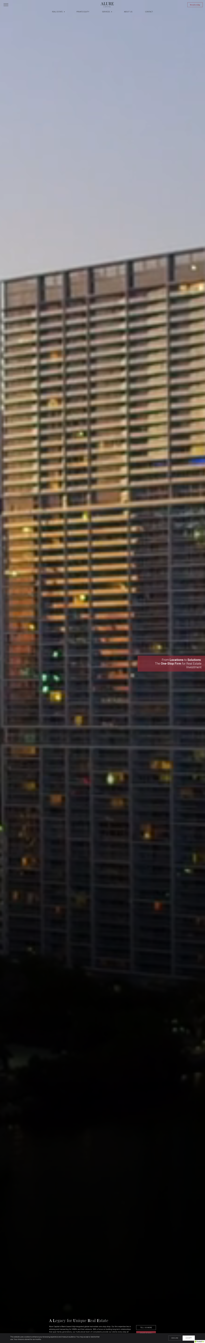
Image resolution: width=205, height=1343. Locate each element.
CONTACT (149, 12)
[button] (5, 4)
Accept (189, 1338)
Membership (195, 5)
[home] (102, 4)
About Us (128, 12)
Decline (174, 1338)
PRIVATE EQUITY (83, 12)
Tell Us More (146, 1328)
